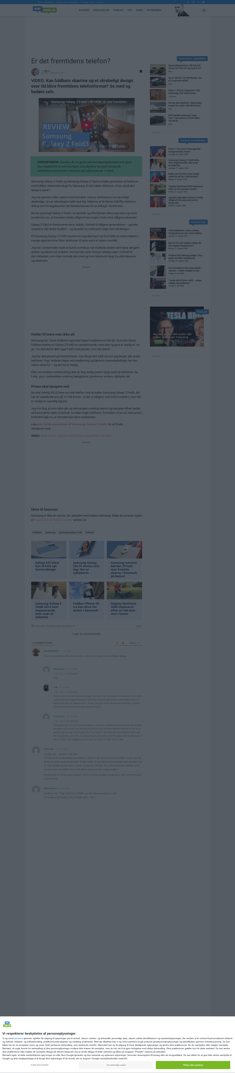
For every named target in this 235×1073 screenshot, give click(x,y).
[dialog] (117, 1045)
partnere (18, 1038)
